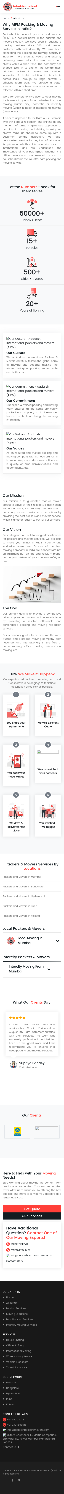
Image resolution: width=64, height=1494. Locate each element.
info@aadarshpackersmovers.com (31, 1255)
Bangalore (12, 1388)
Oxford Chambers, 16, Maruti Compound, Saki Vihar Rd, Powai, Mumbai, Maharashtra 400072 (30, 1439)
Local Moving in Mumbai (30, 941)
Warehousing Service (19, 1356)
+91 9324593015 (20, 1250)
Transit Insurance (16, 1367)
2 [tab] (13, 1089)
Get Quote (32, 1209)
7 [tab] (40, 1089)
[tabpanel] (32, 1042)
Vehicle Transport (17, 1362)
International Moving (18, 1351)
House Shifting (15, 1340)
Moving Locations (17, 1314)
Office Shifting (14, 1345)
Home (6, 18)
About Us (11, 1303)
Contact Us (13, 1261)
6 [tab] (34, 1089)
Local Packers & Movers (24, 928)
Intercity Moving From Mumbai (27, 969)
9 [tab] (50, 1089)
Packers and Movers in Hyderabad (24, 896)
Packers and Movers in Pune (20, 906)
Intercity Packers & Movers (26, 956)
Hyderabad (13, 1393)
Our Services (32, 1216)
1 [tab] (8, 1089)
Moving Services (16, 1308)
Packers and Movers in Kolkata (21, 916)
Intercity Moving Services (21, 1325)
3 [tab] (18, 1089)
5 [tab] (29, 1089)
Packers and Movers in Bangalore (23, 886)
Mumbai (11, 1382)
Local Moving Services (19, 1319)
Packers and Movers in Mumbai (22, 877)
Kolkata (10, 1404)
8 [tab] (45, 1089)
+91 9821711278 (19, 1244)
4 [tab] (24, 1089)
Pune (9, 1399)
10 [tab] (56, 1089)
